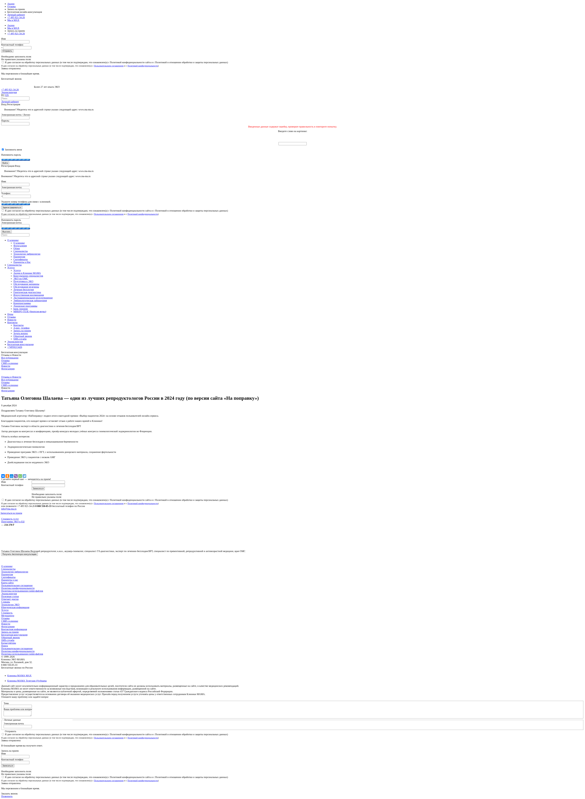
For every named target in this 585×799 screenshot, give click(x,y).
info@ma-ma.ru (8, 509)
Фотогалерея (7, 368)
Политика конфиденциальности (18, 588)
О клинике (6, 566)
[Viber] (16, 476)
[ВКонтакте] (3, 476)
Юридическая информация (15, 607)
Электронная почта (14, 723)
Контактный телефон (12, 44)
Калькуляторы (8, 643)
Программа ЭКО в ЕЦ (13, 521)
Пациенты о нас (9, 580)
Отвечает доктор (10, 599)
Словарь (5, 602)
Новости (5, 366)
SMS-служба (7, 640)
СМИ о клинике (9, 363)
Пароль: (5, 120)
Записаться (7, 766)
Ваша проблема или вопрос (18, 709)
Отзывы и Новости (11, 377)
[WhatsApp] (20, 476)
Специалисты (8, 569)
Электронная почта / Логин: (15, 114)
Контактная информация (14, 629)
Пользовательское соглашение (17, 585)
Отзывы (11, 6)
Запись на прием (10, 632)
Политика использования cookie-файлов (22, 591)
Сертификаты (8, 577)
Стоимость (6, 613)
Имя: (3, 181)
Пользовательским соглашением (109, 66)
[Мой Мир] (11, 476)
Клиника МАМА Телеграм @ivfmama (27, 680)
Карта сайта (7, 582)
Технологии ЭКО (10, 604)
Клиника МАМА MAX (19, 675)
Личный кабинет (10, 101)
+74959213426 (14, 347)
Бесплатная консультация (14, 634)
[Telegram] (24, 476)
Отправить (7, 51)
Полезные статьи (10, 596)
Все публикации (9, 357)
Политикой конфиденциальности (143, 66)
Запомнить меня (13, 149)
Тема (6, 703)
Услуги (5, 610)
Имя (3, 38)
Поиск (4, 645)
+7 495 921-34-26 (16, 17)
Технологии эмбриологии (14, 571)
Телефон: (6, 193)
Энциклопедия (9, 92)
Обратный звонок (10, 637)
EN (7, 95)
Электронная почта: (11, 187)
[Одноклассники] (7, 476)
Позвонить (6, 796)
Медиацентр (7, 615)
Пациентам (7, 574)
